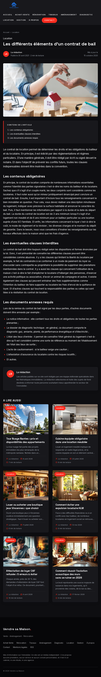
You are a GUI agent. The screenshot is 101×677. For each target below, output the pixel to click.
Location (8, 20)
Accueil (7, 15)
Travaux (53, 15)
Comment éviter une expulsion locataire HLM (69, 506)
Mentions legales (20, 647)
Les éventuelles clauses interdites (25, 134)
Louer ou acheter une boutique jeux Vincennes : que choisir (24, 506)
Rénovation (39, 15)
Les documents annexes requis (24, 138)
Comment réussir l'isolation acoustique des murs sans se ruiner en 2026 (71, 574)
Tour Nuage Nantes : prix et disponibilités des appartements (25, 440)
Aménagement (69, 15)
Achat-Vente (22, 15)
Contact (49, 20)
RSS (32, 647)
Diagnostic (86, 15)
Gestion (21, 20)
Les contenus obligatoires (21, 130)
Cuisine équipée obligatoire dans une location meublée (71, 440)
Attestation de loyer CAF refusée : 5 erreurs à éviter (21, 572)
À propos (34, 20)
